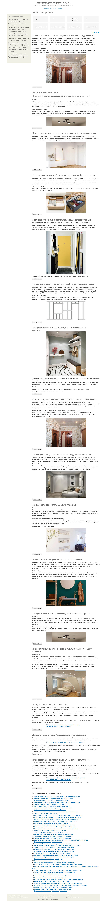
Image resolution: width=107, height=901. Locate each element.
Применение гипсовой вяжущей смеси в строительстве (50, 891)
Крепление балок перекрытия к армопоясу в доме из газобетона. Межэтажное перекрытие (60, 885)
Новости (53, 8)
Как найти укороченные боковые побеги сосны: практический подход (54, 863)
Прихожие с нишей (41, 19)
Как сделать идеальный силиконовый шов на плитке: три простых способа (56, 855)
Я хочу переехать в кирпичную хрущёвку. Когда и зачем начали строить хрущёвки (58, 870)
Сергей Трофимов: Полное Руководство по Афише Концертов (52, 838)
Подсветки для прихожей (74, 19)
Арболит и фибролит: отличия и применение (47, 874)
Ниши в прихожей (58, 19)
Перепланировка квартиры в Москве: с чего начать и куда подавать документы (57, 797)
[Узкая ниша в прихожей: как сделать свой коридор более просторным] (66, 252)
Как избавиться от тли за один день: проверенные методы (51, 823)
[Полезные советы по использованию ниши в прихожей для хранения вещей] (66, 155)
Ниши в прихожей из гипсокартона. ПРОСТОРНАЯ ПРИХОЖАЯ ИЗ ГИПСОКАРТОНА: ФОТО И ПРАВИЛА (60, 761)
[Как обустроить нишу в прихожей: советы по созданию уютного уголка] (66, 484)
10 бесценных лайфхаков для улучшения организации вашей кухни (54, 857)
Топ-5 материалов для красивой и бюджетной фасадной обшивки (53, 808)
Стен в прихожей (91, 26)
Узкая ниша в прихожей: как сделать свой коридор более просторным (61, 220)
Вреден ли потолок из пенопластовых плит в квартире (50, 830)
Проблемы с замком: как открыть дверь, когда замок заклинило (52, 889)
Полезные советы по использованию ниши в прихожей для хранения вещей (64, 133)
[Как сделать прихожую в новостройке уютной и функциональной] (66, 353)
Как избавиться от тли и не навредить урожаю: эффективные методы (54, 825)
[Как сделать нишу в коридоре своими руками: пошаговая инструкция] (66, 637)
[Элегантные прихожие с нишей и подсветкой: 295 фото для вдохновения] (66, 68)
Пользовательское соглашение (48, 895)
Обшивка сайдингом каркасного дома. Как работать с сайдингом (53, 881)
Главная (46, 8)
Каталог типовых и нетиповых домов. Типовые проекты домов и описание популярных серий (18, 55)
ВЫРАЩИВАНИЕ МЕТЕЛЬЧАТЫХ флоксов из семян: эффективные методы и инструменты (61, 840)
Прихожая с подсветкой (57, 26)
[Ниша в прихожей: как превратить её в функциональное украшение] (66, 121)
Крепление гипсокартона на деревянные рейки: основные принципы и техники (57, 846)
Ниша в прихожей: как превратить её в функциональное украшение (60, 96)
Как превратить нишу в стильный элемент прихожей (54, 505)
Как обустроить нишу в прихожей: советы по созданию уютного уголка (61, 455)
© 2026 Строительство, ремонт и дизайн (16, 895)
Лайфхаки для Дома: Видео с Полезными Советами (49, 804)
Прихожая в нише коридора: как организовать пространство (57, 559)
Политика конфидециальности (43, 897)
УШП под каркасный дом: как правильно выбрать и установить (52, 853)
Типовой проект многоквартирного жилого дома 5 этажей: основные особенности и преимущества (18, 29)
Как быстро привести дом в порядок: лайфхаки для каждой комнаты (53, 798)
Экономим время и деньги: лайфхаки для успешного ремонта (52, 800)
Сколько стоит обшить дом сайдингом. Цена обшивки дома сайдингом (54, 872)
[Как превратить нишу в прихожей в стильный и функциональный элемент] (66, 310)
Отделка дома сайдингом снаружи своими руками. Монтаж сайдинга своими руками (58, 880)
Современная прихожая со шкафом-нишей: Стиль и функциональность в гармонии (58, 815)
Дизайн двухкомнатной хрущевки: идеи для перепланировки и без (53, 836)
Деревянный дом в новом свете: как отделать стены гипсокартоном (54, 847)
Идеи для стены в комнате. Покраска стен (49, 704)
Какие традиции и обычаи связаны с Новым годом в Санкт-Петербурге (55, 827)
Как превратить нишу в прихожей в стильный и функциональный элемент (63, 284)
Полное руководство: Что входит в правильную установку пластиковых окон (56, 819)
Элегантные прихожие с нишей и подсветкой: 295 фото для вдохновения (62, 35)
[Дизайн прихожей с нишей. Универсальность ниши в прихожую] (66, 742)
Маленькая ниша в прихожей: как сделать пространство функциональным (63, 175)
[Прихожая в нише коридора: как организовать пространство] (66, 593)
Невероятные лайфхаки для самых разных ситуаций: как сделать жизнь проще (57, 802)
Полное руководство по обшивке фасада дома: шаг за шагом (51, 806)
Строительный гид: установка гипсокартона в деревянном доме (53, 844)
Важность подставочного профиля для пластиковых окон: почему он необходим (57, 817)
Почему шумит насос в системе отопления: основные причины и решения (56, 829)
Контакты (39, 895)
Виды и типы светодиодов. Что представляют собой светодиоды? (53, 887)
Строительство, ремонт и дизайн (53, 3)
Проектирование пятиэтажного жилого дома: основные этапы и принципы (17, 49)
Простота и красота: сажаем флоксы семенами (48, 842)
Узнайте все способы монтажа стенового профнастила (50, 810)
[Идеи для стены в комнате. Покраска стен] (66, 726)
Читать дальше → (37, 86)
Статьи (59, 8)
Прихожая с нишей (91, 19)
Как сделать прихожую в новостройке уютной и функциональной (59, 327)
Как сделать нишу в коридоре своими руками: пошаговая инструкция (61, 614)
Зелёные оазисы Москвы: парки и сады (45, 814)
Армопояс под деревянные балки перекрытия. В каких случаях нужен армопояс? (58, 883)
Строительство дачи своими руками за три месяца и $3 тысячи (52, 876)
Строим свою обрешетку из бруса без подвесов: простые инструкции (54, 849)
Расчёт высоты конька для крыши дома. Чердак (48, 859)
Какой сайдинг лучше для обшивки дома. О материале (50, 878)
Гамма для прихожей (41, 26)
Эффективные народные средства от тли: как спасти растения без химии (55, 821)
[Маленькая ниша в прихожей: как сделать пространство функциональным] (66, 202)
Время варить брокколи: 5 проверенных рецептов (49, 861)
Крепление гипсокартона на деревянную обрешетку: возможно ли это (54, 851)
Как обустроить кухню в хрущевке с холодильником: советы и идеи (53, 834)
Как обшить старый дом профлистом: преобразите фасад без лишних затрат (56, 812)
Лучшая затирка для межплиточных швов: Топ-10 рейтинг (51, 832)
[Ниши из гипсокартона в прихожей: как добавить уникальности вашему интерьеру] (66, 683)
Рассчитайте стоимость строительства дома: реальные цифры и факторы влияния (58, 864)
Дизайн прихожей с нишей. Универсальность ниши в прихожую (59, 735)
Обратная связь (69, 895)
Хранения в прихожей (74, 26)
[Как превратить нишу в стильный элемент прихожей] (66, 540)
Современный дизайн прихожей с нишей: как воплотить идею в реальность (64, 399)
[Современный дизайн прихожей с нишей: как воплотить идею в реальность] (66, 432)
